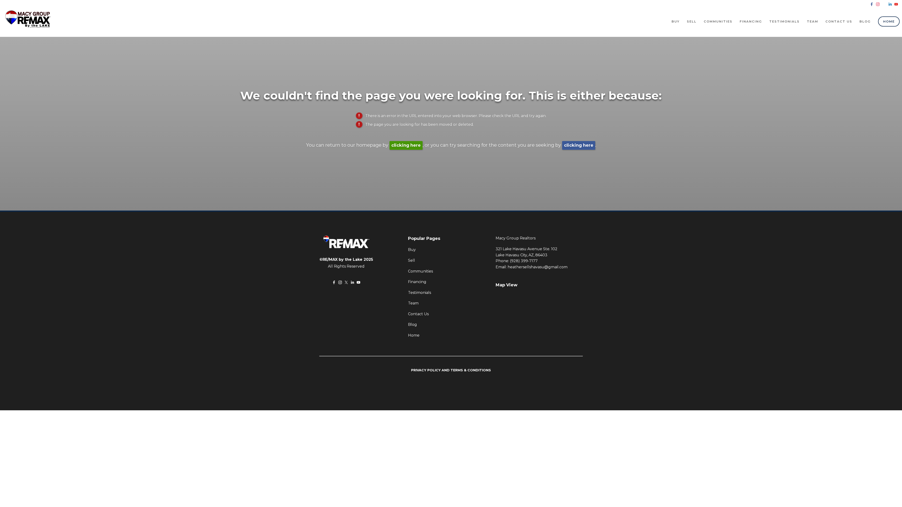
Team (812, 21)
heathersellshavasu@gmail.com (538, 267)
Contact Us (838, 21)
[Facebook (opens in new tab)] (872, 4)
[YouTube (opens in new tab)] (896, 4)
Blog (865, 21)
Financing (751, 21)
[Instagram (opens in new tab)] (878, 4)
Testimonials (784, 21)
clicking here (406, 145)
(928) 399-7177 (524, 261)
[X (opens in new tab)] (884, 4)
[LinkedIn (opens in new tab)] (890, 4)
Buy (676, 21)
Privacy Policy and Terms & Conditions (451, 370)
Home (889, 21)
